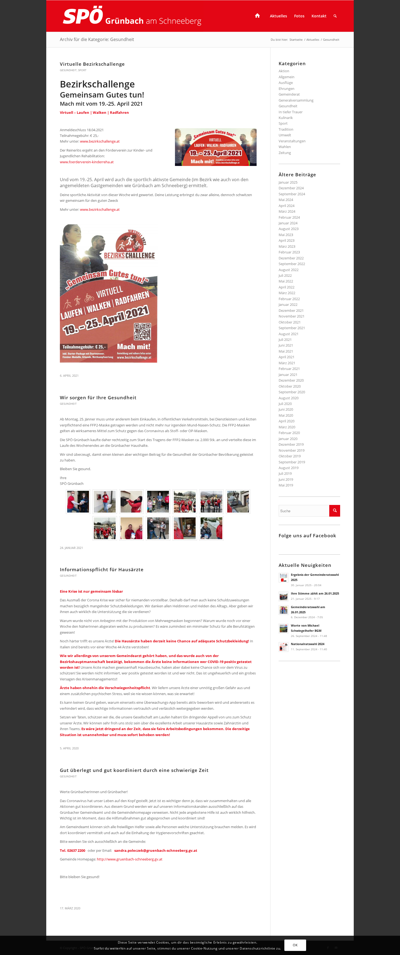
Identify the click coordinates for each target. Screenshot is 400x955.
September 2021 (292, 327)
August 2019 (289, 467)
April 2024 (286, 205)
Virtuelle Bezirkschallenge (92, 64)
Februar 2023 (289, 252)
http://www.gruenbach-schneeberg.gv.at (129, 859)
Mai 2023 (286, 234)
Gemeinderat (289, 94)
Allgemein (286, 76)
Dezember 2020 (291, 380)
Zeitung (285, 152)
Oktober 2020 (290, 386)
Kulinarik (286, 117)
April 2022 (286, 287)
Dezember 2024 (291, 188)
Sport (82, 70)
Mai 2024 (286, 199)
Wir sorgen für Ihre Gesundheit (98, 397)
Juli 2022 (285, 275)
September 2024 (292, 193)
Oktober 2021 (290, 322)
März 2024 (287, 211)
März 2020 (287, 427)
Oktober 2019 (290, 456)
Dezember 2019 (291, 444)
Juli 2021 (285, 339)
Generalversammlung (296, 100)
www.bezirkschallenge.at (100, 141)
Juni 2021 (286, 345)
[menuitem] (258, 16)
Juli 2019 (285, 473)
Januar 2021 (288, 374)
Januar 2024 (288, 223)
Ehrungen (286, 88)
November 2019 (291, 450)
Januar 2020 (288, 438)
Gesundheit (68, 70)
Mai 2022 (286, 281)
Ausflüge (286, 82)
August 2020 (289, 397)
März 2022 (287, 292)
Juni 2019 (286, 479)
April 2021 (286, 356)
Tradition (286, 129)
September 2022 (292, 263)
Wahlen (285, 146)
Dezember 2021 (291, 310)
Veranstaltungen (292, 141)
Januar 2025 (288, 182)
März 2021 (287, 362)
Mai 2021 (286, 351)
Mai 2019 (286, 485)
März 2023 (287, 246)
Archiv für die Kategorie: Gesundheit (97, 39)
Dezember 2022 (291, 258)
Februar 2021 (289, 368)
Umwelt (285, 135)
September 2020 (292, 391)
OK (295, 945)
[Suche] (335, 16)
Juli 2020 (285, 403)
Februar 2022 (289, 298)
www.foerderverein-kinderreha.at (87, 161)
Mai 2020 (286, 415)
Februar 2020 (289, 432)
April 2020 (286, 421)
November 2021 (291, 316)
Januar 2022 (288, 304)
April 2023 (286, 240)
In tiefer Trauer (291, 111)
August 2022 (289, 269)
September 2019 (292, 462)
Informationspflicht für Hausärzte (102, 569)
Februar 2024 (289, 217)
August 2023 (289, 228)
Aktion (284, 70)
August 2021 (289, 333)
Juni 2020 (286, 409)
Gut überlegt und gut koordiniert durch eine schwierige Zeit (134, 770)
